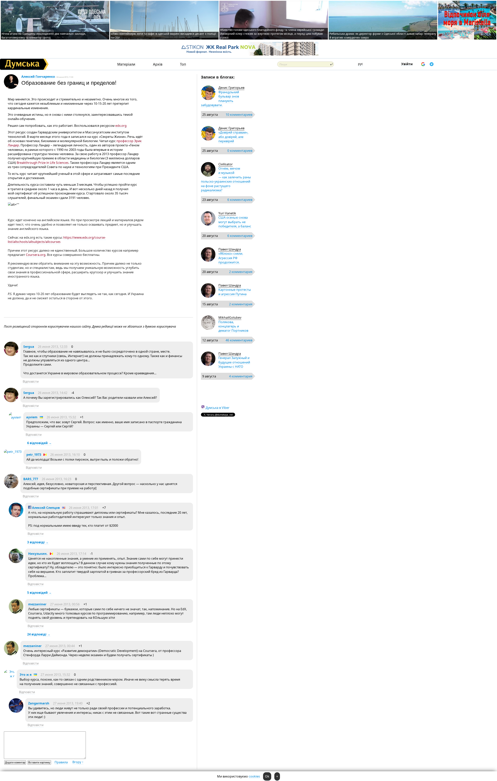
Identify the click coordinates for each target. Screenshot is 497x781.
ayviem (31, 417)
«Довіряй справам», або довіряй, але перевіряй (233, 136)
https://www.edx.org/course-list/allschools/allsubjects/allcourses (57, 239)
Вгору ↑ (77, 762)
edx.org (121, 125)
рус (360, 64)
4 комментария (240, 376)
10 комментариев (239, 114)
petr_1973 (33, 454)
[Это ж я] (9, 676)
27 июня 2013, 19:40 (68, 703)
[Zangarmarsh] (16, 711)
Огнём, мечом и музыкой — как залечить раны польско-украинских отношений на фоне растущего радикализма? (226, 179)
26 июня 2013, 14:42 (52, 393)
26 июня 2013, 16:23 (56, 479)
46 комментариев (239, 340)
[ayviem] (15, 417)
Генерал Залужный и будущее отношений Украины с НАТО (234, 362)
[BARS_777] (11, 487)
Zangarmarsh (38, 703)
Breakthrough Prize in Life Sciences (43, 163)
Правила (61, 762)
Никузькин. (38, 553)
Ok (267, 776)
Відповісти (31, 381)
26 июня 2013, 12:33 (52, 346)
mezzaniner (37, 604)
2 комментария (240, 272)
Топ (183, 64)
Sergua (28, 346)
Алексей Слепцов (45, 508)
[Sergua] (11, 355)
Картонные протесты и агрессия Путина (234, 291)
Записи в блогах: (218, 77)
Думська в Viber (217, 408)
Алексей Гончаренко (38, 76)
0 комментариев (239, 150)
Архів (157, 64)
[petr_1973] (13, 452)
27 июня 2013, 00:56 (65, 604)
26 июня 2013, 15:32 (61, 417)
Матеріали (126, 64)
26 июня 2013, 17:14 (71, 553)
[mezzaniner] (16, 612)
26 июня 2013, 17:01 (83, 508)
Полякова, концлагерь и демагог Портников (233, 326)
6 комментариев (239, 200)
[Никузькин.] (16, 562)
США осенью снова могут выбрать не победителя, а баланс (234, 221)
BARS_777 (30, 479)
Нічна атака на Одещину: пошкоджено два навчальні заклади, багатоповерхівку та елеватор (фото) (44, 35)
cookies (254, 776)
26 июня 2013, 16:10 (65, 454)
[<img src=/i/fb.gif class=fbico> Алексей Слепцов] (16, 516)
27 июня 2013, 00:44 (60, 646)
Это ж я (25, 674)
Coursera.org (35, 255)
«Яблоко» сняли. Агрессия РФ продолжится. (230, 257)
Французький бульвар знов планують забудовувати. (220, 98)
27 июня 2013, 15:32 (55, 674)
